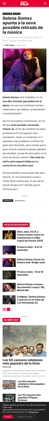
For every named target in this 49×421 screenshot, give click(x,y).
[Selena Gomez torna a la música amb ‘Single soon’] (9, 262)
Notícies (16, 13)
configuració (33, 412)
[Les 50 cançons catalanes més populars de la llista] (24, 341)
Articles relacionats (16, 225)
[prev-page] (4, 309)
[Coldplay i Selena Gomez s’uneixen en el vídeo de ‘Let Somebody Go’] (9, 299)
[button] (4, 3)
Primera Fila (7, 367)
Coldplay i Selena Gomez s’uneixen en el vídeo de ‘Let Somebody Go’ (31, 299)
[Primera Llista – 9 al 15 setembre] (9, 250)
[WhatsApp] (5, 211)
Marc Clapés (9, 45)
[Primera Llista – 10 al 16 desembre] (9, 274)
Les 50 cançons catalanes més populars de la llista (22, 361)
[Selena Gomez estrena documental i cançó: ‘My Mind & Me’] (9, 287)
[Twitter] (17, 211)
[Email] (29, 211)
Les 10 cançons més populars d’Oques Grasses (29, 397)
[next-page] (8, 309)
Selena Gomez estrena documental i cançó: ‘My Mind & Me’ (31, 287)
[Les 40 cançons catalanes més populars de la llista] (9, 384)
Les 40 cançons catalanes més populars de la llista (31, 384)
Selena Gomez (20, 201)
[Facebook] (23, 211)
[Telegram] (11, 211)
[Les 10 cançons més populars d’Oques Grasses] (9, 398)
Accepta (8, 417)
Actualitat (7, 13)
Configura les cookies (25, 417)
